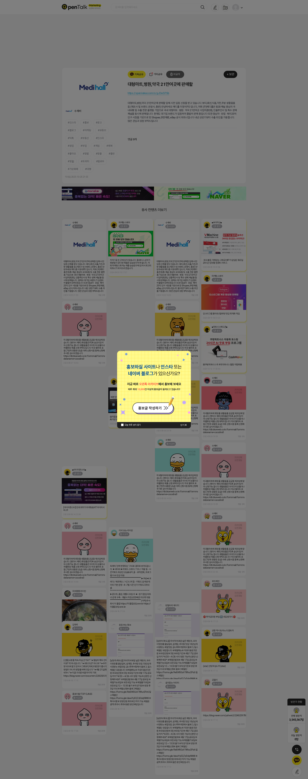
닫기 (182, 425)
